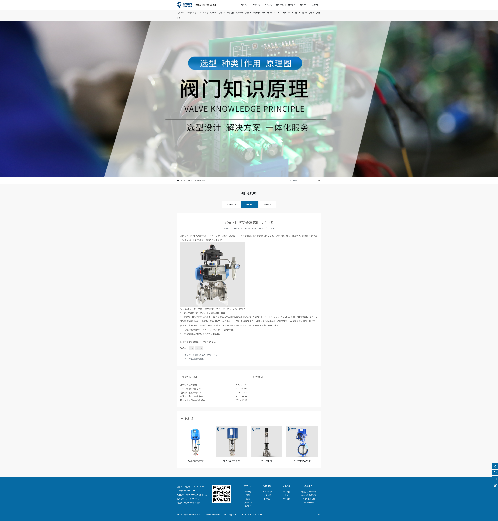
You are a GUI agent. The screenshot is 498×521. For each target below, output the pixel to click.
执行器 (311, 13)
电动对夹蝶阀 (308, 502)
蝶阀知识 (267, 204)
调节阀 (248, 491)
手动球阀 (230, 13)
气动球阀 (213, 13)
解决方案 (268, 4)
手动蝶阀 (256, 13)
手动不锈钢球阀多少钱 (213, 388)
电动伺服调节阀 (308, 499)
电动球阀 (222, 13)
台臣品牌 (291, 4)
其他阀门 (248, 502)
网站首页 (244, 4)
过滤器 (269, 13)
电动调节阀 (181, 13)
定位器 (304, 13)
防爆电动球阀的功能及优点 (213, 400)
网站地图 (317, 514)
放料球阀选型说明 (213, 384)
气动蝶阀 (239, 13)
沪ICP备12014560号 (253, 514)
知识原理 (280, 4)
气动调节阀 (191, 13)
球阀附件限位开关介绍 (213, 392)
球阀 (191, 348)
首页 (188, 180)
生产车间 (286, 499)
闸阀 (263, 13)
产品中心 (256, 4)
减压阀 (276, 13)
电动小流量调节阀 (308, 491)
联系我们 (315, 4)
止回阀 (283, 13)
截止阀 (290, 13)
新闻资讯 (303, 4)
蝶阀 (248, 499)
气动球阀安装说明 (197, 359)
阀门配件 (248, 506)
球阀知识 (202, 180)
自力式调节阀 (203, 13)
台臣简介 (286, 491)
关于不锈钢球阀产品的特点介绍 (203, 355)
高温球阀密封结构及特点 (213, 396)
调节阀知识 (231, 204)
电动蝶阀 (248, 13)
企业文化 (286, 495)
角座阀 (297, 13)
